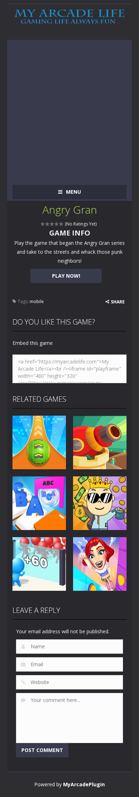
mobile (37, 301)
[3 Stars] (52, 224)
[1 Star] (43, 224)
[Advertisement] (69, 109)
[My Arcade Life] (69, 17)
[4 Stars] (57, 224)
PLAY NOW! (66, 275)
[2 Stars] (47, 224)
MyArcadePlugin (84, 784)
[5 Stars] (61, 224)
